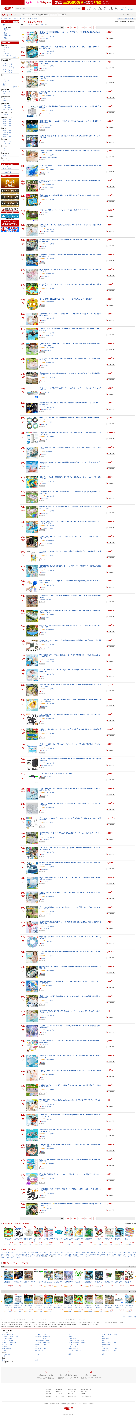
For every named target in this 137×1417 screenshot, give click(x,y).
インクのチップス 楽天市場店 (47, 735)
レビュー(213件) (49, 362)
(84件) (120, 1244)
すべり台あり (6, 155)
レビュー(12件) (49, 570)
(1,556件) (40, 1311)
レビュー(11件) (49, 36)
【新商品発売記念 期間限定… (88, 1239)
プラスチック (6, 91)
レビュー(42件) (49, 674)
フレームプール (7, 107)
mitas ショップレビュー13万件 (47, 661)
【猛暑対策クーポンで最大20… (88, 1306)
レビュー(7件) (49, 941)
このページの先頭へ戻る (129, 1317)
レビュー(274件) (49, 763)
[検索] (83, 8)
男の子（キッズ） (7, 66)
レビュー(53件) (49, 80)
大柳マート (43, 1121)
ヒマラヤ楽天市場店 (45, 127)
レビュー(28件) (49, 229)
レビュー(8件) (49, 110)
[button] (95, 9)
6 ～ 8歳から (6, 47)
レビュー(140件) (49, 703)
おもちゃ (25, 18)
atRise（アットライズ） (46, 380)
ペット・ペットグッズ (86, 1256)
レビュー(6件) (49, 1119)
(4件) (100, 1286)
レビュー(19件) (49, 1015)
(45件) (10, 1244)
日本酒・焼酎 (126, 1252)
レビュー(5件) (49, 822)
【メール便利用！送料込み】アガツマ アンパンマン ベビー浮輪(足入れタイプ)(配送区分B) (65, 299)
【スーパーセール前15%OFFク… (48, 1282)
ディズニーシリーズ (8, 141)
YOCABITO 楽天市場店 (46, 543)
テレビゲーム (55, 1256)
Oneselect (43, 587)
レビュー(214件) (49, 258)
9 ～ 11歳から (6, 53)
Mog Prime (43, 98)
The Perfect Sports (44, 365)
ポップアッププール (8, 109)
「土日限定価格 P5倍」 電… (18, 1239)
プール (6, 30)
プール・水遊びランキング (31, 22)
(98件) (50, 1286)
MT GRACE (43, 810)
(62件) (110, 1244)
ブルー (4, 77)
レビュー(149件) (49, 1074)
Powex (42, 261)
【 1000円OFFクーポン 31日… (38, 1306)
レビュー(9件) (49, 555)
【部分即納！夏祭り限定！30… (119, 1239)
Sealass (42, 943)
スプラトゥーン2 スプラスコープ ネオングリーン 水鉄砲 (56, 773)
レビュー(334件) (49, 1193)
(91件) (90, 1311)
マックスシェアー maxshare (47, 187)
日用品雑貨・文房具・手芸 (80, 1254)
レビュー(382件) (49, 926)
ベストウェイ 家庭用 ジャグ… (58, 1306)
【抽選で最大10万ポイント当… (28, 1306)
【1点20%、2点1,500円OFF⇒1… (68, 1282)
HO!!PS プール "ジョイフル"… (8, 1239)
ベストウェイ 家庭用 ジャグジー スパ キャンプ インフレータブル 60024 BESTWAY (63, 210)
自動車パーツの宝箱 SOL (46, 113)
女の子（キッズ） (7, 64)
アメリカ (5, 100)
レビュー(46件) (49, 837)
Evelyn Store (43, 454)
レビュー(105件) (49, 629)
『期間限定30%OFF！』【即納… (8, 1306)
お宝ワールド (44, 632)
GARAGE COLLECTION (46, 350)
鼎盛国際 (43, 958)
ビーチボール (7, 35)
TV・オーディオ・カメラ (32, 1254)
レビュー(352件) (49, 244)
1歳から (5, 51)
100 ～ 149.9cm (7, 119)
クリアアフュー (44, 483)
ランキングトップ (25, 14)
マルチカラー (6, 81)
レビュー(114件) (49, 199)
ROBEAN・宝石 (44, 38)
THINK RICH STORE (45, 1180)
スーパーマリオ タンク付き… (78, 1282)
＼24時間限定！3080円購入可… (8, 1282)
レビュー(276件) (49, 273)
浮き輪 (6, 34)
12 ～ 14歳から (7, 55)
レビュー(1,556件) (50, 155)
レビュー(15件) (49, 807)
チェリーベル (44, 439)
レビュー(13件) (49, 718)
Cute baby (43, 304)
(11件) (70, 1244)
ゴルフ (112, 1256)
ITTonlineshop (44, 1195)
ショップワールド (45, 795)
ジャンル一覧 (121, 14)
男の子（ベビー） (7, 70)
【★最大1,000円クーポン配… (48, 1306)
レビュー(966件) (49, 511)
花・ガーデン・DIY (30, 1256)
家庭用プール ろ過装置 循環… (18, 1306)
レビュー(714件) (49, 184)
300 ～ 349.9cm (7, 121)
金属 (4, 93)
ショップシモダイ (45, 928)
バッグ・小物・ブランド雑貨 (38, 1252)
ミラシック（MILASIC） (46, 1106)
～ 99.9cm (5, 114)
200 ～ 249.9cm (7, 123)
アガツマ (5, 148)
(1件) (30, 1244)
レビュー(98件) (49, 852)
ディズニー (6, 150)
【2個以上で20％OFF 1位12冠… (68, 1239)
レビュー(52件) (49, 911)
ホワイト (5, 79)
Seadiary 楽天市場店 (45, 881)
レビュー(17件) (49, 1178)
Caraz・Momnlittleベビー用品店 (47, 231)
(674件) (40, 1244)
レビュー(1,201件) (50, 377)
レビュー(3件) (49, 125)
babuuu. (42, 676)
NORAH (43, 1166)
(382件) (50, 1244)
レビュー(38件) (49, 407)
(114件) (50, 1311)
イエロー (5, 83)
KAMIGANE (43, 1032)
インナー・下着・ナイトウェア (56, 1252)
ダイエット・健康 (111, 1254)
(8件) (20, 1311)
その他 (6, 38)
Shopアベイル (44, 557)
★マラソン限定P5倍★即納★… (129, 1306)
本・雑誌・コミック (121, 1256)
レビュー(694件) (49, 540)
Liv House (43, 291)
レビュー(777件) (49, 525)
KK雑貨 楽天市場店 (45, 68)
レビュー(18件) (49, 748)
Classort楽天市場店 (45, 617)
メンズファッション (20, 1252)
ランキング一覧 (7, 172)
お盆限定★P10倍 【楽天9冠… (18, 1282)
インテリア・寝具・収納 (64, 1254)
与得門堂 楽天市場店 (46, 599)
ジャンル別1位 (62, 14)
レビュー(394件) (49, 659)
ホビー (49, 1256)
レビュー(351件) (49, 51)
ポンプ (6, 37)
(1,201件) (111, 1311)
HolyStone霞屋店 (44, 1002)
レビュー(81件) (49, 1104)
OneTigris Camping (45, 646)
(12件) (130, 1244)
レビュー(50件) (49, 1030)
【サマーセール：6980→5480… (98, 1283)
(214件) (10, 1286)
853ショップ (43, 140)
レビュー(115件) (49, 733)
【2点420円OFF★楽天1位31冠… (48, 1239)
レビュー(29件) (49, 970)
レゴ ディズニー (7, 160)
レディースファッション (7, 1252)
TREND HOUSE (44, 212)
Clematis (43, 973)
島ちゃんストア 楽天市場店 (47, 409)
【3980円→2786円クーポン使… (108, 1306)
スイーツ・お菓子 (95, 1252)
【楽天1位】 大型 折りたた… (109, 1239)
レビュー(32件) (49, 66)
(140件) (80, 1244)
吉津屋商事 (43, 246)
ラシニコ (43, 691)
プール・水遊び (34, 18)
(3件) (60, 1286)
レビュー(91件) (49, 347)
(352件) (70, 1311)
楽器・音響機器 (41, 1256)
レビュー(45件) (49, 288)
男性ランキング (35, 14)
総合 (4, 24)
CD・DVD (63, 1256)
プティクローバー (45, 1077)
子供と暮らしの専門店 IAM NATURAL (49, 157)
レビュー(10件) (49, 689)
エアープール (6, 105)
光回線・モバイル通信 (50, 1254)
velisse (42, 1151)
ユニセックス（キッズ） (9, 62)
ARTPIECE (43, 202)
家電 (41, 1254)
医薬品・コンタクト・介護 (125, 1254)
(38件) (20, 1286)
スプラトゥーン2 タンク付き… (109, 1282)
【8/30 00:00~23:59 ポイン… (28, 1282)
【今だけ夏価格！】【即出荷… (37, 1240)
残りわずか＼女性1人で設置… (68, 1306)
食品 (88, 1252)
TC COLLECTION (45, 172)
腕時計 (83, 1252)
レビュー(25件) (49, 301)
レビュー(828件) (49, 792)
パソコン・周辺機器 (18, 1254)
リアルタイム (54, 14)
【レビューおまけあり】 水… (129, 1282)
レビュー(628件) (49, 496)
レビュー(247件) (49, 481)
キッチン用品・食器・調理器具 (96, 1254)
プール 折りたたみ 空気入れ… (99, 1306)
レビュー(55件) (49, 644)
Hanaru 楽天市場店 (45, 276)
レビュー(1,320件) (50, 95)
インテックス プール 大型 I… (119, 1306)
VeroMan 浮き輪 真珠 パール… (28, 1239)
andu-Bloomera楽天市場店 (46, 53)
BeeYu (42, 721)
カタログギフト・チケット (14, 1257)
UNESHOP (43, 572)
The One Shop (44, 83)
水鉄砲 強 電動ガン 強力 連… (119, 1282)
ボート (6, 32)
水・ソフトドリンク (107, 1252)
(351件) (10, 1311)
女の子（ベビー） (7, 72)
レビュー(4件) (49, 422)
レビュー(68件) (49, 169)
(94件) (20, 1244)
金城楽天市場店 (44, 706)
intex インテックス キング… (129, 1239)
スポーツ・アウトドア (18, 1256)
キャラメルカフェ (45, 392)
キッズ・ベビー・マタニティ (101, 1256)
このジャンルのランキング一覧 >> (126, 18)
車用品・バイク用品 (73, 1256)
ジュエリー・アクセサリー (73, 1252)
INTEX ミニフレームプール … (58, 1239)
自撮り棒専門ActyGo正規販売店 (47, 765)
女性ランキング (44, 14)
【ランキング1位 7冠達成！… (78, 1239)
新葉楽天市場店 (44, 869)
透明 (4, 85)
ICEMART (43, 1062)
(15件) (130, 1286)
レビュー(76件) (49, 1134)
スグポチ (43, 899)
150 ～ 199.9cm (7, 125)
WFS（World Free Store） (46, 776)
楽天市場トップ (5, 18)
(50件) (70, 1286)
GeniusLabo (43, 1210)
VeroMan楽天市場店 (45, 466)
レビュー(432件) (49, 867)
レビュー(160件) (49, 1163)
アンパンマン (6, 143)
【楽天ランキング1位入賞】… (58, 1282)
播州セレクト (44, 424)
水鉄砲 (6, 29)
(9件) (100, 1244)
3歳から (5, 49)
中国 (4, 98)
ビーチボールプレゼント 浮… (98, 1239)
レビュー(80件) (49, 614)
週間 (42, 24)
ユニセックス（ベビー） (9, 68)
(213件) (100, 1311)
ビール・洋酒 (117, 1252)
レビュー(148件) (49, 333)
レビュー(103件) (49, 318)
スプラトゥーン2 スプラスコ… (38, 1282)
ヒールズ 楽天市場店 (46, 913)
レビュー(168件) (49, 1089)
